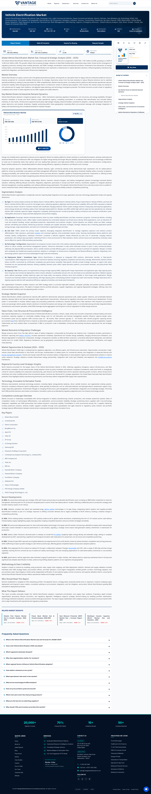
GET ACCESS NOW (84, 409)
